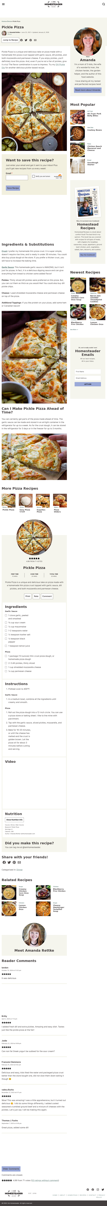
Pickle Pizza (8, 510)
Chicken (56, 886)
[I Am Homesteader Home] (53, 4)
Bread (89, 160)
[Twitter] (102, 1189)
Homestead (73, 1195)
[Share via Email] (35, 40)
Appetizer (93, 293)
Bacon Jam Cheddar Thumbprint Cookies (96, 299)
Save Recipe (13, 188)
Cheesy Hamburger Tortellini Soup (58, 908)
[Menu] (3, 4)
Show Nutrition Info (14, 820)
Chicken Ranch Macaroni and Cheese (94, 148)
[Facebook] (92, 1189)
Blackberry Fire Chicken (59, 890)
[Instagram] (97, 1189)
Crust (4, 251)
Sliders (56, 507)
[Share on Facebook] (21, 40)
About (62, 1195)
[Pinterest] (87, 1189)
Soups (21, 886)
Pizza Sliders (57, 511)
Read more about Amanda (87, 90)
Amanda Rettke (15, 32)
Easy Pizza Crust (25, 511)
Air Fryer (90, 111)
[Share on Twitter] (26, 40)
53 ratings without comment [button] (45, 1180)
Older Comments (11, 1169)
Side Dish (90, 127)
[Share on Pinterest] (30, 40)
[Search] (103, 4)
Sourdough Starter (92, 164)
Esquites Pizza (41, 511)
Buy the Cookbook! (88, 255)
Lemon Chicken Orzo (23, 907)
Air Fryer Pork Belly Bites (94, 115)
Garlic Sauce (8, 267)
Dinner (9, 21)
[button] (30, 558)
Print (27, 596)
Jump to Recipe (10, 40)
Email (9, 173)
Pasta (89, 144)
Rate (36, 596)
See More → (74, 329)
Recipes (83, 1195)
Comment (47, 596)
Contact (92, 1195)
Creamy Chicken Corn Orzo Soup (24, 892)
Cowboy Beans (94, 130)
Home (4, 21)
